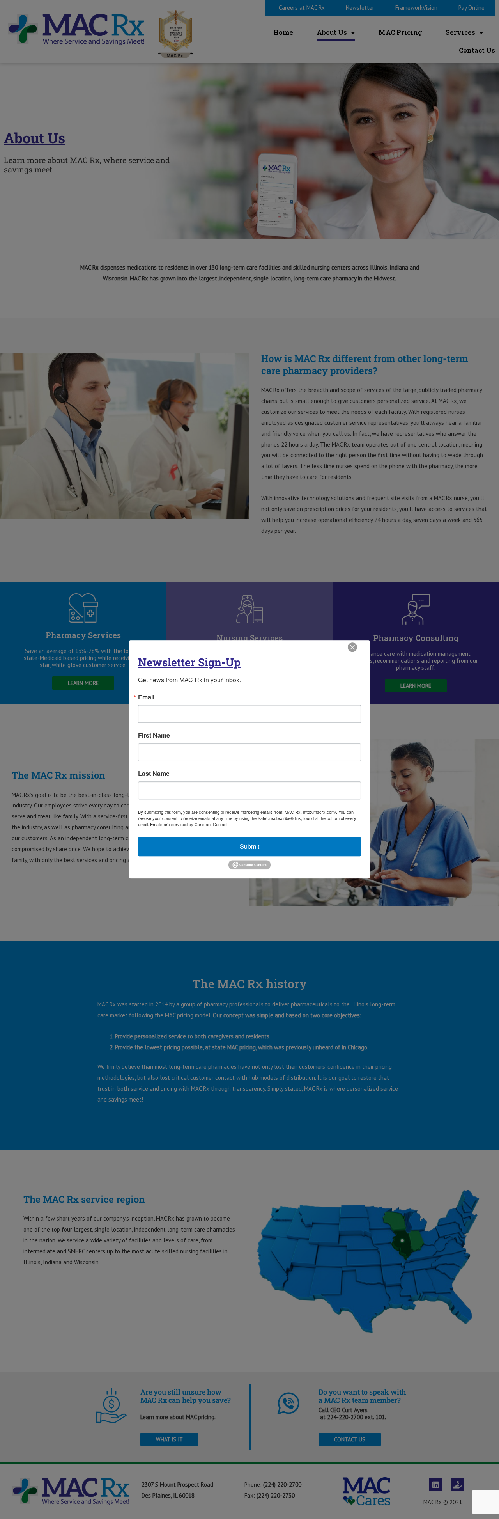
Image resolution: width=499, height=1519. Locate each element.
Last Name (154, 773)
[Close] (352, 647)
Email (146, 697)
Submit (249, 846)
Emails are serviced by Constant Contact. (189, 824)
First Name (154, 735)
